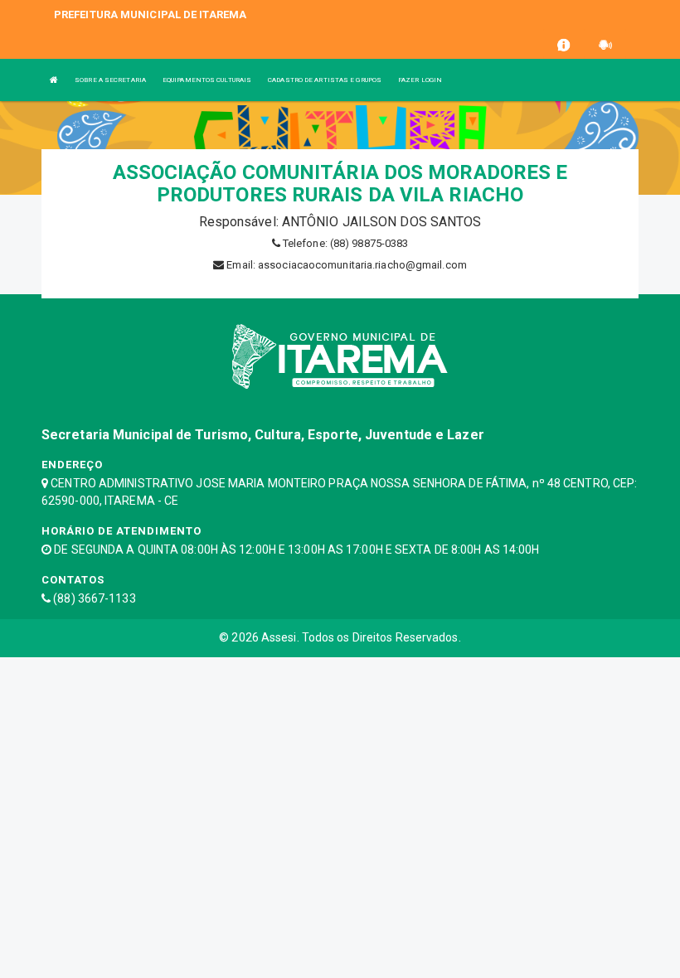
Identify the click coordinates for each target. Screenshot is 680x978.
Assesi (279, 637)
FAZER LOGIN (420, 80)
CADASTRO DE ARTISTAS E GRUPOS (324, 80)
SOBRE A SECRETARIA (110, 80)
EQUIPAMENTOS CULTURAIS (207, 80)
